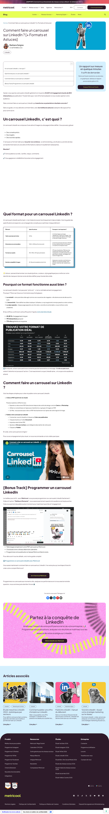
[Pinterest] (103, 795)
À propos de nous (86, 759)
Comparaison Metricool (37, 768)
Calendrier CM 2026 (36, 747)
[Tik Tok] (82, 795)
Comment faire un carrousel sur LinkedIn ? (17, 78)
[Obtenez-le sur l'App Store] (92, 786)
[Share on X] (51, 597)
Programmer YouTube (11, 764)
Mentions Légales (10, 804)
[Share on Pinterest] (57, 597)
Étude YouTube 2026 (62, 743)
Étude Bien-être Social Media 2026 (66, 759)
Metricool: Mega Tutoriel (37, 743)
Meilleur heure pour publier (13, 743)
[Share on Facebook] (47, 597)
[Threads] (90, 795)
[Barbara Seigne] (6, 46)
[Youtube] (94, 795)
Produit (24, 7)
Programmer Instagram (12, 747)
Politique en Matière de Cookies (49, 804)
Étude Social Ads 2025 (62, 773)
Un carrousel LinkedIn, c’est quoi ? (15, 68)
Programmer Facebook (12, 759)
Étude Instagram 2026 (62, 747)
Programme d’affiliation (88, 747)
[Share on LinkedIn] (54, 597)
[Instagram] (78, 795)
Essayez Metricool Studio (90, 87)
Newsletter (33, 764)
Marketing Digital (61, 14)
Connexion (80, 7)
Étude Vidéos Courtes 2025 (64, 777)
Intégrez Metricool (35, 759)
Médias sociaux (33, 7)
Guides (34, 14)
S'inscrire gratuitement (97, 7)
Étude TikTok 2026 (61, 751)
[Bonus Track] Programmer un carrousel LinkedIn (19, 83)
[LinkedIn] (99, 795)
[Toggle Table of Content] (71, 63)
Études (73, 14)
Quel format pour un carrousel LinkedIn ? (17, 73)
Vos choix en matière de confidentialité (35, 812)
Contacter (84, 743)
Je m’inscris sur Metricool (38, 575)
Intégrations (8, 776)
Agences (49, 7)
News (79, 14)
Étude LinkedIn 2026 (62, 755)
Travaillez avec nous (86, 755)
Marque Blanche (35, 755)
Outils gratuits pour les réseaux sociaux (41, 751)
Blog (5, 14)
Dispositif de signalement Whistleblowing (91, 804)
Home (5, 23)
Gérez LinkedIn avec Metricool (54, 641)
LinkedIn (7, 52)
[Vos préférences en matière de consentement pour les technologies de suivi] (106, 811)
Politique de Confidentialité (27, 804)
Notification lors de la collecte (11, 812)
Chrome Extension (10, 768)
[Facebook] (74, 795)
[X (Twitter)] (86, 795)
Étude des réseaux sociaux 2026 (65, 764)
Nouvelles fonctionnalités (12, 772)
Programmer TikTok (10, 755)
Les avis (83, 751)
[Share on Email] (60, 597)
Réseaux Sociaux (46, 14)
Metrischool (58, 7)
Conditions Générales (68, 804)
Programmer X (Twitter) (12, 751)
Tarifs (42, 7)
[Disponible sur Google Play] (100, 786)
